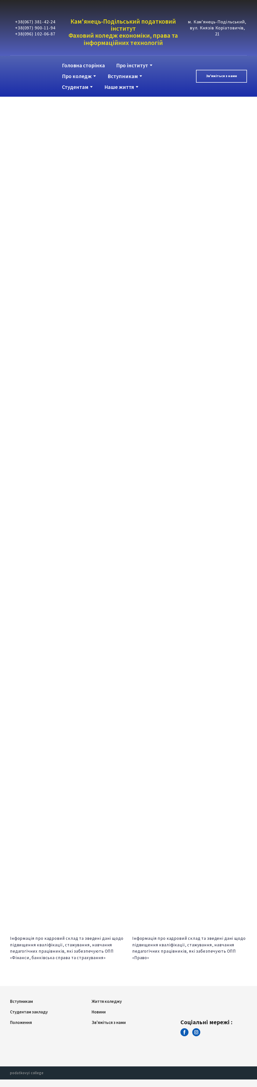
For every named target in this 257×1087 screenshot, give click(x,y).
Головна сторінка (83, 65)
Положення (21, 1022)
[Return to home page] (30, 76)
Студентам (75, 87)
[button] (221, 76)
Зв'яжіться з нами (109, 1022)
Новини (99, 1012)
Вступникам (123, 76)
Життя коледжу (107, 1001)
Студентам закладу (29, 1012)
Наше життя (119, 87)
